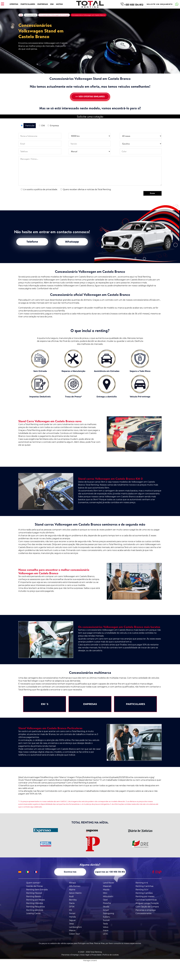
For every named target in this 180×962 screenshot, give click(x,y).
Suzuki (106, 920)
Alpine (72, 889)
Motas (59, 4)
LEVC (105, 934)
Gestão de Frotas (34, 886)
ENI (52, 4)
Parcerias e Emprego (70, 955)
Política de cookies (111, 955)
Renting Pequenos (35, 906)
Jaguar (72, 920)
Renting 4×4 (142, 883)
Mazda (106, 889)
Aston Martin (75, 893)
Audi (71, 896)
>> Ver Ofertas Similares (90, 96)
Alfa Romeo (74, 886)
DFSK (71, 906)
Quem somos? (33, 883)
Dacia (71, 903)
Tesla (105, 924)
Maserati (107, 886)
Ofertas (14, 4)
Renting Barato (33, 896)
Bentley (73, 900)
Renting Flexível (34, 893)
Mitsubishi (108, 896)
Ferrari (72, 913)
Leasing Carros (33, 913)
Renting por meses (145, 896)
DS (70, 910)
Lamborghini (75, 927)
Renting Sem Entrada (37, 889)
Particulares (28, 4)
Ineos (105, 930)
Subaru (106, 917)
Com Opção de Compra (147, 906)
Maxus (72, 930)
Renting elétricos (34, 910)
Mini (105, 893)
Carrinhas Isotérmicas (146, 900)
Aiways (72, 883)
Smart (106, 910)
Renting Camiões (144, 893)
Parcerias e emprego (146, 910)
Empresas (42, 4)
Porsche (107, 903)
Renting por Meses (35, 900)
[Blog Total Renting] (160, 871)
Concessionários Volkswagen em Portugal (54, 15)
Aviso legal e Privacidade (90, 955)
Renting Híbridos (34, 903)
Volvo (105, 927)
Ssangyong (108, 913)
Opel (105, 900)
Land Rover (108, 883)
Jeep (71, 924)
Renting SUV (142, 889)
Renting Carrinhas (144, 886)
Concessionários (30, 15)
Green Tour (74, 934)
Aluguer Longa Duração (147, 903)
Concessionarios (143, 913)
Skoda (106, 906)
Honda (72, 917)
